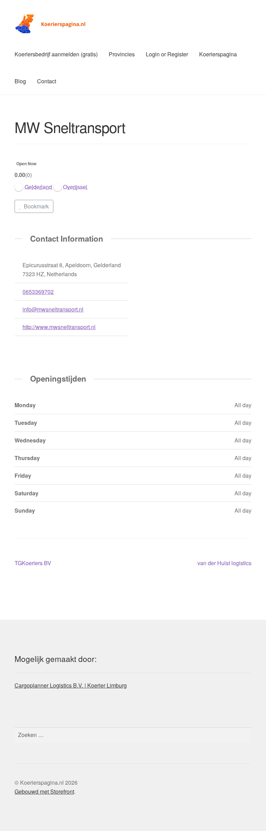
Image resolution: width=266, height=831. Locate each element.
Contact (46, 81)
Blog (20, 81)
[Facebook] (19, 344)
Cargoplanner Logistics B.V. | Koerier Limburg (71, 685)
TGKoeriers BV (33, 563)
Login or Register (167, 54)
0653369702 (38, 292)
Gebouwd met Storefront (44, 791)
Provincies (122, 54)
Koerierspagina (218, 54)
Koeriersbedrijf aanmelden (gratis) (56, 54)
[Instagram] (29, 344)
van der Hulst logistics (224, 563)
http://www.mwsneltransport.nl (59, 327)
